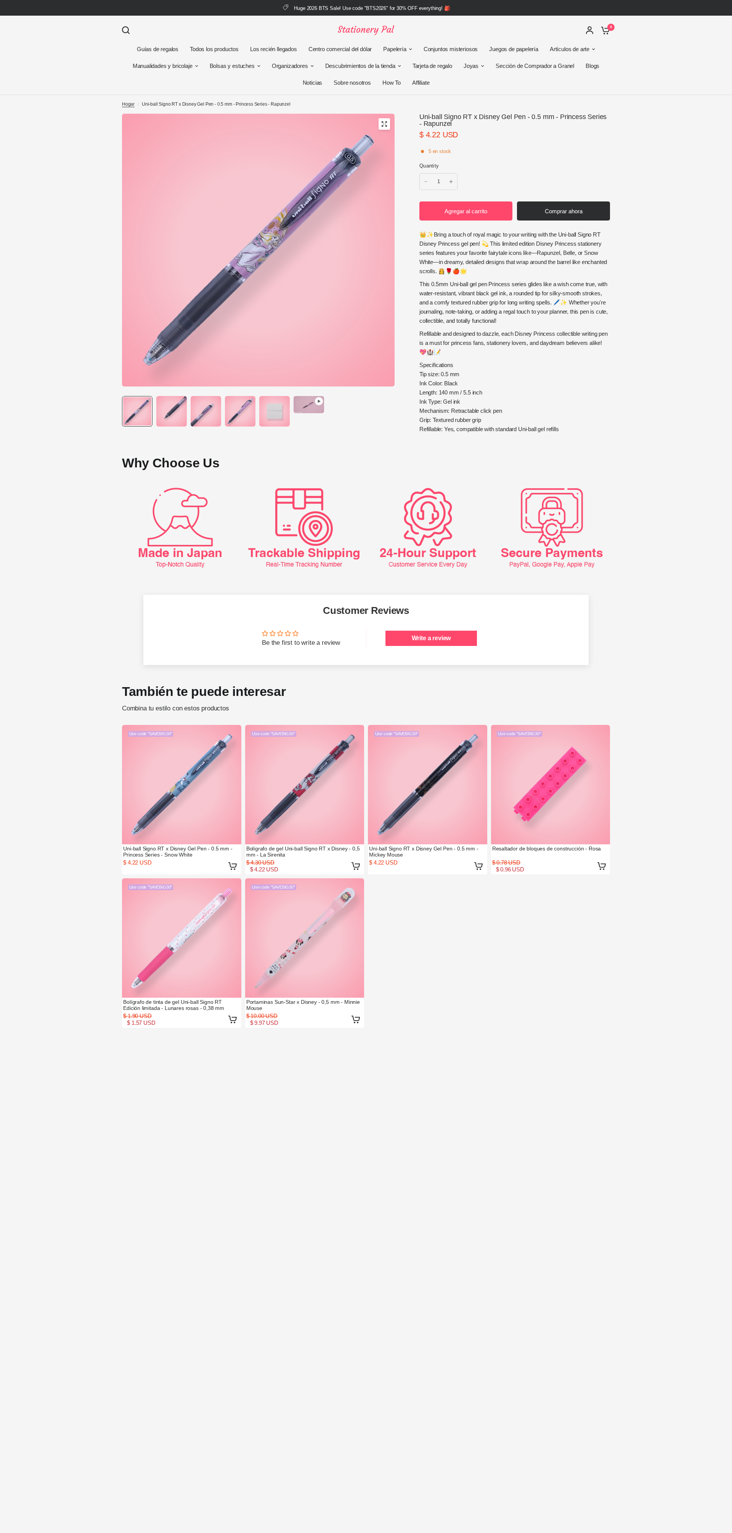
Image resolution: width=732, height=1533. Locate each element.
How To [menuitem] (391, 82)
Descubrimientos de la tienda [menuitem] (360, 66)
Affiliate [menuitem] (420, 82)
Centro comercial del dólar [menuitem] (340, 49)
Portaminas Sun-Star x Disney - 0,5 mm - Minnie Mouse (303, 1005)
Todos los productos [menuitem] (214, 49)
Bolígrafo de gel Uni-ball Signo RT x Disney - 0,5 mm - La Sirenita (303, 851)
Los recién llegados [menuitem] (273, 49)
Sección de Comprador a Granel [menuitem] (535, 66)
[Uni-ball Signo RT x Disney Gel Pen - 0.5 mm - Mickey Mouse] (427, 784)
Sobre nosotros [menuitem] (352, 82)
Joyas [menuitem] (471, 66)
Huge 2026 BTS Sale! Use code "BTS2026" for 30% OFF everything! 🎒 (372, 8)
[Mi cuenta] (589, 30)
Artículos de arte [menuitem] (569, 49)
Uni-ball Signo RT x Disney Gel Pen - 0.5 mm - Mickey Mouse (423, 851)
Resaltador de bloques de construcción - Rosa (546, 848)
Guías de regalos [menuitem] (157, 49)
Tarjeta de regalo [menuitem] (432, 66)
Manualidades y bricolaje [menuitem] (163, 66)
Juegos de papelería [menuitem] (513, 49)
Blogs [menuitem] (592, 66)
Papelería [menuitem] (394, 49)
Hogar (128, 104)
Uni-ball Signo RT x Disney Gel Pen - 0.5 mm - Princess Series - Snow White (177, 851)
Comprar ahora (564, 211)
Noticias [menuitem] (313, 82)
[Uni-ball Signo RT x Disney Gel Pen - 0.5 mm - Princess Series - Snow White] (181, 784)
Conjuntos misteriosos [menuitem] (451, 49)
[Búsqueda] (127, 30)
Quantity (429, 166)
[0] (603, 30)
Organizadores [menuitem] (290, 66)
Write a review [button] (431, 638)
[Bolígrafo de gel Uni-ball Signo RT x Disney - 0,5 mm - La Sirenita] (304, 784)
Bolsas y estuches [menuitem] (232, 66)
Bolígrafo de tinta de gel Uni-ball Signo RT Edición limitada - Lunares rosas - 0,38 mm (173, 1005)
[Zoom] (384, 124)
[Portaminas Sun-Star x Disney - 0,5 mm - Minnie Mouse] (304, 938)
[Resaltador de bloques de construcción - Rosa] (550, 784)
